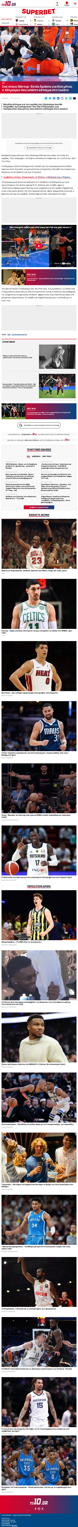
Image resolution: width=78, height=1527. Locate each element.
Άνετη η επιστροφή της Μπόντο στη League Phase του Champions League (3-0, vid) (56, 476)
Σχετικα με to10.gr (8, 1520)
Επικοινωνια (6, 1524)
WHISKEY (14, 1525)
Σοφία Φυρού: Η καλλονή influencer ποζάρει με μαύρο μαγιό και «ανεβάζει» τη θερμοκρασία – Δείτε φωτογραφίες (55, 499)
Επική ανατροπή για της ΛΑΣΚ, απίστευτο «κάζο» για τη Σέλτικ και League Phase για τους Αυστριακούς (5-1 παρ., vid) (21, 487)
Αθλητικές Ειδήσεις (32, 440)
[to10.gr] (11, 3)
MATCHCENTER (7, 19)
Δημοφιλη (36, 456)
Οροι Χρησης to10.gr (9, 1522)
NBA (9, 335)
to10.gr (5, 98)
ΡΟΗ (28, 456)
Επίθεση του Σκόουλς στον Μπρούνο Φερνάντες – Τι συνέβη (21, 497)
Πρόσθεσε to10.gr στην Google (40, 148)
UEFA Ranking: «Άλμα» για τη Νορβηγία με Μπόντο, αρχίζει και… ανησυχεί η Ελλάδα (21, 466)
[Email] (74, 98)
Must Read (46, 456)
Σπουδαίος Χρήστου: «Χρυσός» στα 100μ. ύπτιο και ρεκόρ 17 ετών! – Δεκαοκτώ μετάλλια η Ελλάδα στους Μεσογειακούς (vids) (56, 487)
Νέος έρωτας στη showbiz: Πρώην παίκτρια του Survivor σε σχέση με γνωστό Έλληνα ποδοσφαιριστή (20, 476)
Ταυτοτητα (6, 1518)
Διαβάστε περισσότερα (39, 507)
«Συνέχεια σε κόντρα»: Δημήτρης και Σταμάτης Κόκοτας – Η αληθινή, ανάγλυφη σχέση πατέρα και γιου (56, 466)
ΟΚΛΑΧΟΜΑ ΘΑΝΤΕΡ (19, 335)
